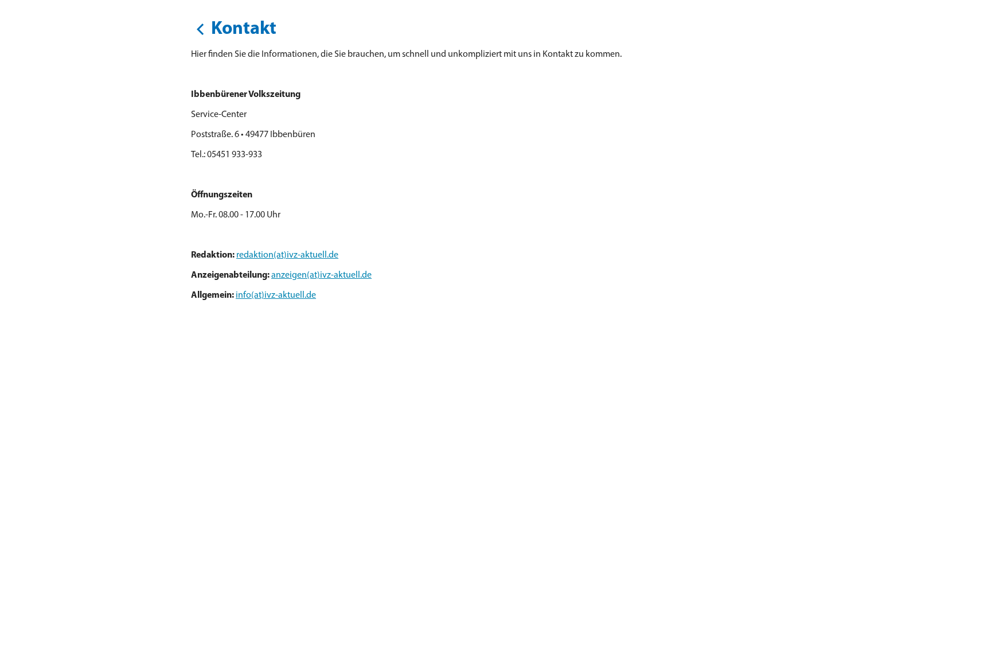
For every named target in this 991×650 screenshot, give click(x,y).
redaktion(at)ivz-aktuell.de (287, 255)
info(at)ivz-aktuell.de (276, 295)
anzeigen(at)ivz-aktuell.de (321, 275)
